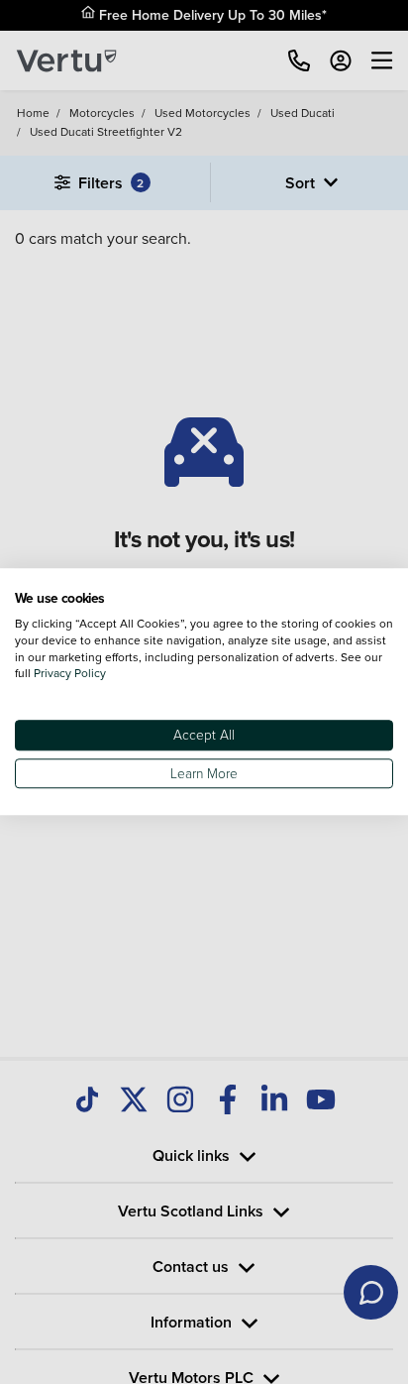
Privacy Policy (70, 673)
